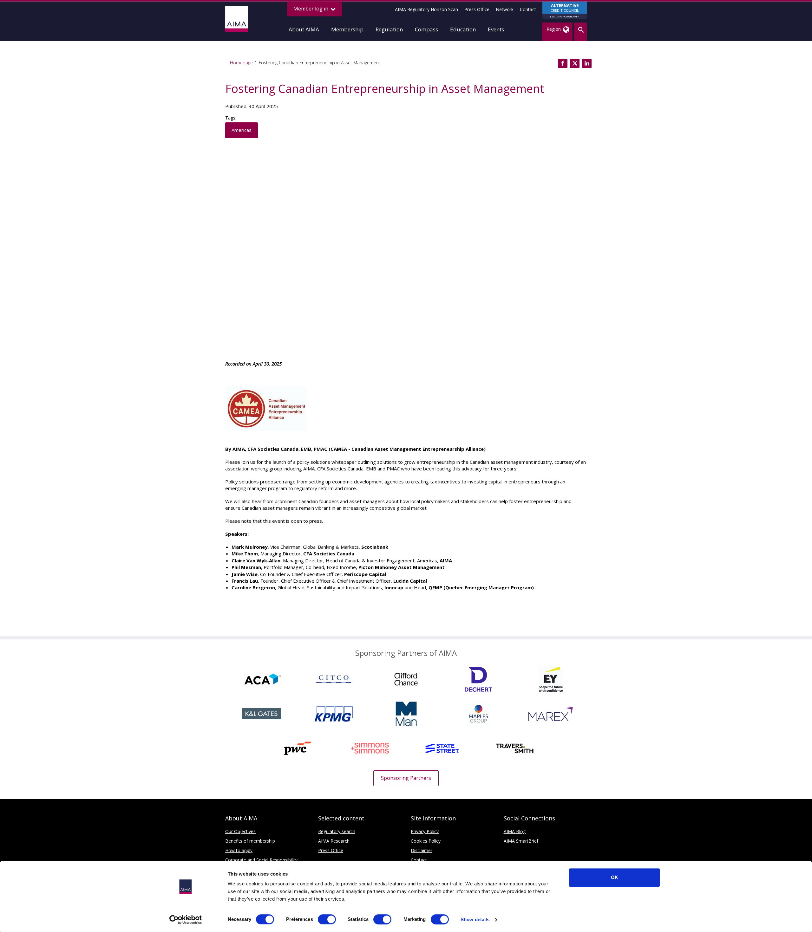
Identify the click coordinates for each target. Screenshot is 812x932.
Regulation (389, 29)
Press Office (476, 9)
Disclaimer (421, 850)
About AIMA (304, 29)
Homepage (241, 63)
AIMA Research (334, 841)
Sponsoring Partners (406, 777)
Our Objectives (240, 831)
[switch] (327, 919)
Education (463, 29)
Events (496, 29)
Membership (347, 29)
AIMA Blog (515, 831)
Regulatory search (336, 831)
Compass (426, 29)
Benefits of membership (250, 841)
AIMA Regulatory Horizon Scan (426, 9)
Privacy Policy (425, 831)
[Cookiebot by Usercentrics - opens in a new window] (185, 919)
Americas (242, 130)
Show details (475, 919)
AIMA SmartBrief (521, 841)
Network (505, 9)
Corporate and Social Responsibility (261, 860)
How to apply (238, 850)
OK (614, 877)
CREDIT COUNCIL (565, 10)
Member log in (311, 8)
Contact (528, 9)
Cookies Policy (426, 841)
